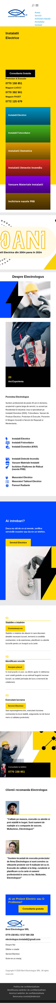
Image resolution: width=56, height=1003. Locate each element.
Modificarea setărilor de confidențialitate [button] (26, 990)
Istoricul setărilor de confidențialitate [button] (26, 993)
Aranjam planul (15, 667)
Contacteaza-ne (15, 628)
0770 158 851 (14, 83)
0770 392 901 (14, 92)
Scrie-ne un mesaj (13, 958)
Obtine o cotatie (12, 949)
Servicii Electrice (18, 542)
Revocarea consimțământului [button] (26, 996)
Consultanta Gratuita (20, 73)
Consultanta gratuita (33, 909)
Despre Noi (10, 945)
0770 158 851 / (13, 935)
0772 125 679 (14, 101)
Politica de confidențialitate (26, 986)
